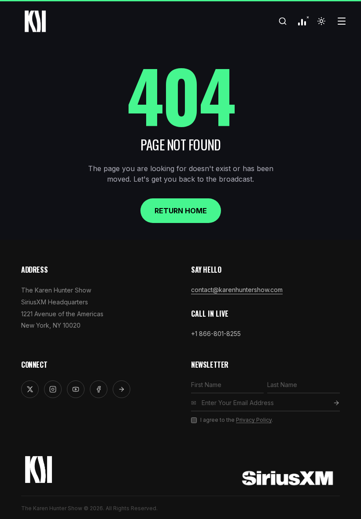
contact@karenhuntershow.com (237, 289)
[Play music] (302, 21)
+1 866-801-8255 (216, 333)
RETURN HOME (181, 210)
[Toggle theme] (321, 21)
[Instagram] (53, 389)
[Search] (282, 21)
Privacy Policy (254, 420)
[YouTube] (76, 389)
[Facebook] (98, 389)
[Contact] (121, 389)
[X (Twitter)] (30, 389)
